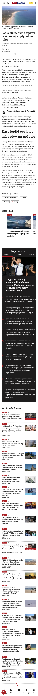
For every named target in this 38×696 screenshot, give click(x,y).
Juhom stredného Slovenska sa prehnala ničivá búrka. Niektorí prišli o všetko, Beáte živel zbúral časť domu (20, 299)
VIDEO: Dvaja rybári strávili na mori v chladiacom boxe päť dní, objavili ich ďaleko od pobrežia (12, 492)
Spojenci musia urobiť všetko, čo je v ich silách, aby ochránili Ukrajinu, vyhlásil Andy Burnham (12, 548)
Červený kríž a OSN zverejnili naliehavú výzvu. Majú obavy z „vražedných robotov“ (12, 468)
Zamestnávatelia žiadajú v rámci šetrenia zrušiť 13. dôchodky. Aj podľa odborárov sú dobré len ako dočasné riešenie (19, 344)
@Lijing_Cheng (19, 105)
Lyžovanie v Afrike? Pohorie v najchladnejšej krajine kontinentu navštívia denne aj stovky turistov (18, 321)
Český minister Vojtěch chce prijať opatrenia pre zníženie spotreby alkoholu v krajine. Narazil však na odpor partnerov (12, 430)
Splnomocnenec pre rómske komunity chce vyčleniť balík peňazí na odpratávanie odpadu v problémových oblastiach (20, 393)
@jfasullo (22, 103)
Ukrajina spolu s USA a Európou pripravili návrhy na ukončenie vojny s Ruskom (13, 456)
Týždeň (31, 255)
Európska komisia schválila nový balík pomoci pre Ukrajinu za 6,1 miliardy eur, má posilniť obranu (13, 676)
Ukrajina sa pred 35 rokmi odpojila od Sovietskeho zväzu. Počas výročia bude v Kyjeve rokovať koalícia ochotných (12, 662)
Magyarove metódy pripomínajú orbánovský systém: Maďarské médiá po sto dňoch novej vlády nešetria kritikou (19, 285)
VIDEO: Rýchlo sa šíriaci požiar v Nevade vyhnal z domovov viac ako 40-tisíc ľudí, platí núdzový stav (12, 563)
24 (31, 3)
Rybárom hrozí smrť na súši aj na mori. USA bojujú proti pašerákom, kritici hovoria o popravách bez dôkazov (12, 604)
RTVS (5, 49)
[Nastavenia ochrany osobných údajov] (3, 692)
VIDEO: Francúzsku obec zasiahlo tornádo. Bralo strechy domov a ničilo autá (12, 444)
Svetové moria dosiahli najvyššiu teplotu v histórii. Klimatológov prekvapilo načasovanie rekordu (11, 591)
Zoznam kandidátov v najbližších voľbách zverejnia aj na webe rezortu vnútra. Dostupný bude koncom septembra (19, 369)
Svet (10, 215)
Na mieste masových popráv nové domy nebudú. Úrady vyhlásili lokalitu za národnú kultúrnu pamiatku (20, 381)
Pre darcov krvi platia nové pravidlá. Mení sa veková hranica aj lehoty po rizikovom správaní (19, 356)
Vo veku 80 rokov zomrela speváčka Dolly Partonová (11, 416)
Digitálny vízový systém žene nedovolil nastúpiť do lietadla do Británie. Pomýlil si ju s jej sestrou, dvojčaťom (12, 577)
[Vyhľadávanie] (4, 3)
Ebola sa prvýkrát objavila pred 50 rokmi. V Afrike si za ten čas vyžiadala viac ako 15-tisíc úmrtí (12, 534)
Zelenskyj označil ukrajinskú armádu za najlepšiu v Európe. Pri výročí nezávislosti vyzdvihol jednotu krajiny (12, 648)
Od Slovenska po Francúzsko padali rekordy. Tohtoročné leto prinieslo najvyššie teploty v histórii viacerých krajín (12, 618)
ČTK (9, 49)
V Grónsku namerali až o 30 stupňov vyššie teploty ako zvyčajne (18, 233)
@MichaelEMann (8, 105)
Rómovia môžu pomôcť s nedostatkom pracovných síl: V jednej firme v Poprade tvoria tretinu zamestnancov (20, 332)
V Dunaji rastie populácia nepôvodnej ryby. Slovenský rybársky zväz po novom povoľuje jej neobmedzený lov (19, 310)
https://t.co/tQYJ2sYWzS (10, 103)
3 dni (19, 255)
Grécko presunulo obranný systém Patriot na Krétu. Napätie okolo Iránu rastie (11, 479)
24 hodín (6, 255)
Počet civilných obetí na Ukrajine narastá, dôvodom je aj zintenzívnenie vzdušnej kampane (12, 520)
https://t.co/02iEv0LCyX (10, 107)
